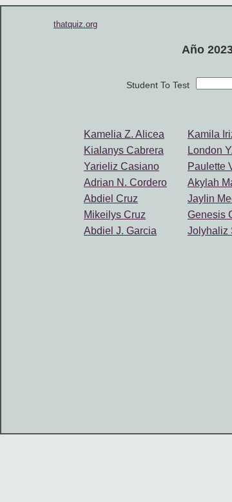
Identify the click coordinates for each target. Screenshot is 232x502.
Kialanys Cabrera (124, 150)
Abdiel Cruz (111, 198)
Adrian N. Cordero (125, 182)
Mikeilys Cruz (115, 214)
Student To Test (157, 85)
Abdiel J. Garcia (120, 230)
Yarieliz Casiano (121, 166)
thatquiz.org (75, 24)
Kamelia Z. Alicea (124, 134)
